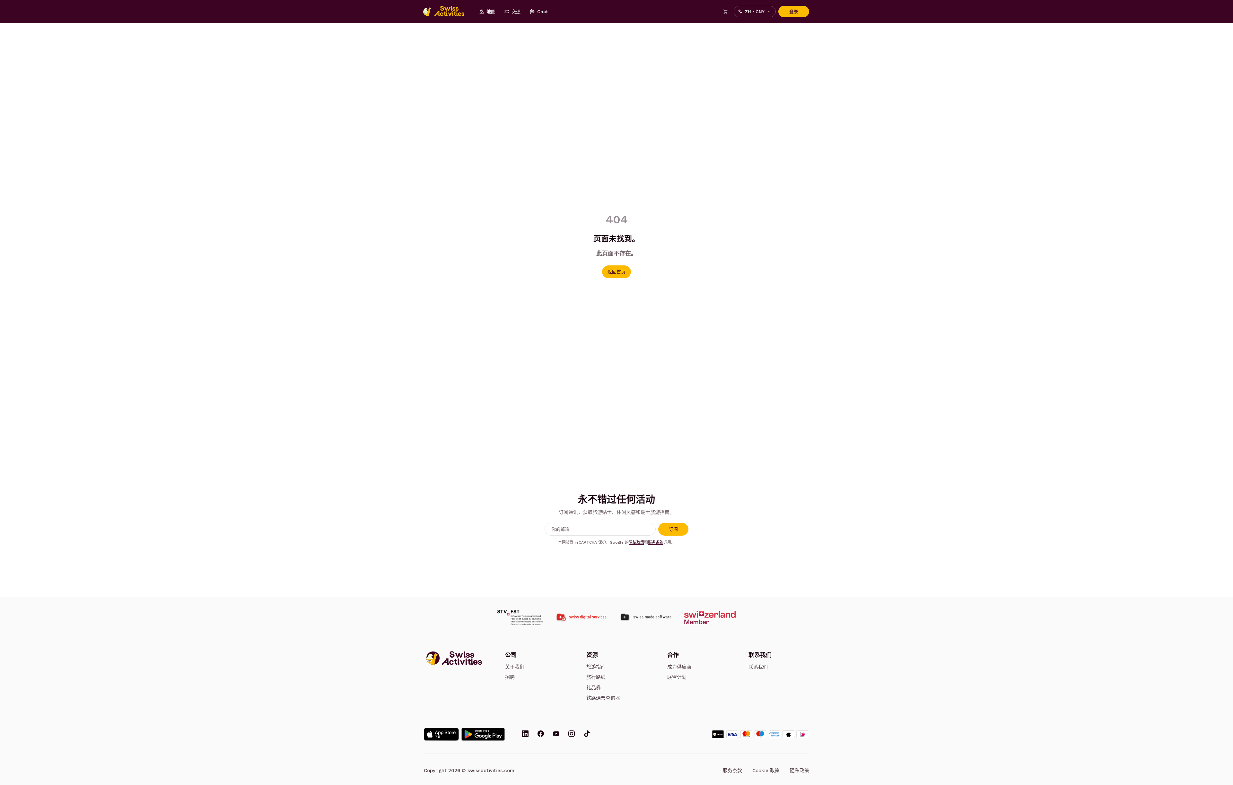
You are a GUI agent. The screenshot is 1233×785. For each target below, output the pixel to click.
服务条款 (655, 542)
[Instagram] (571, 734)
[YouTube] (556, 734)
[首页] (447, 11)
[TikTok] (587, 734)
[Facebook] (541, 734)
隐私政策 (636, 542)
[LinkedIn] (525, 734)
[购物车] (725, 11)
